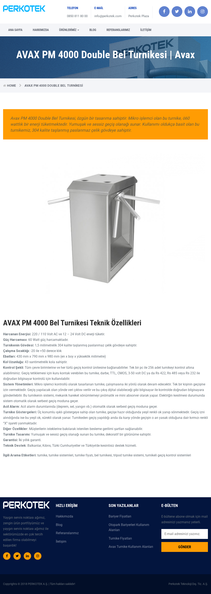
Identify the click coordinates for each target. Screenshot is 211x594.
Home (11, 85)
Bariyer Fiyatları (120, 516)
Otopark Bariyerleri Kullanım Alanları (129, 527)
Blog (92, 30)
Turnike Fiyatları (120, 538)
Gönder (184, 547)
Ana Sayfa (15, 30)
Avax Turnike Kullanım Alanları (131, 547)
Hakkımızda (41, 30)
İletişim (145, 30)
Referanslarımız (118, 30)
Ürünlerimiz (68, 30)
